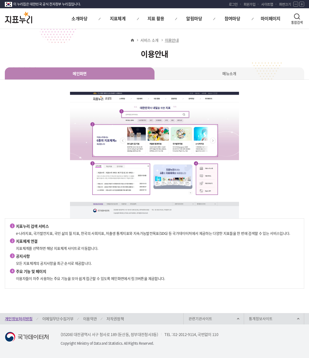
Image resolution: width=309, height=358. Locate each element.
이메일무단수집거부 (57, 319)
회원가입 (249, 4)
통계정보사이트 (261, 318)
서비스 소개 (149, 40)
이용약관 (90, 319)
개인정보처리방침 (19, 319)
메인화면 (79, 73)
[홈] (132, 40)
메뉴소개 (229, 73)
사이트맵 (267, 4)
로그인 (233, 4)
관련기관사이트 (200, 318)
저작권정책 (115, 319)
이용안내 (172, 40)
